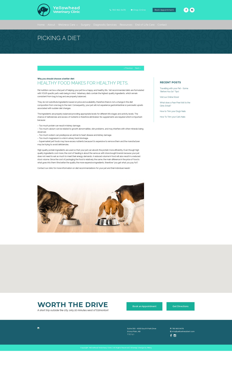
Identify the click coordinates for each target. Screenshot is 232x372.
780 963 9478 (178, 329)
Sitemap (134, 348)
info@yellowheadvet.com (183, 331)
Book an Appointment (144, 306)
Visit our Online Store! (169, 97)
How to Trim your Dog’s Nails (173, 111)
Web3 (149, 348)
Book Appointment (164, 10)
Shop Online (139, 10)
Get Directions (180, 306)
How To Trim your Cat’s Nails (172, 117)
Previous (129, 68)
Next (137, 68)
